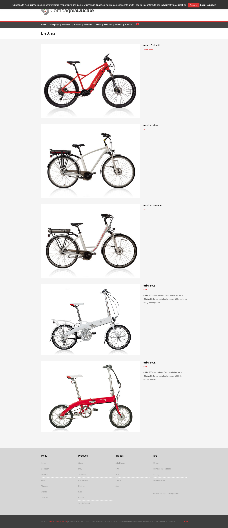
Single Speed (84, 503)
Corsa (80, 463)
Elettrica (81, 486)
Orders (118, 25)
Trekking (82, 475)
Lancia (118, 480)
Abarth (118, 486)
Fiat (117, 475)
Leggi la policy (208, 5)
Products (66, 25)
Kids (80, 492)
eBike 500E (149, 362)
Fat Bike (81, 497)
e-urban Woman (152, 205)
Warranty (156, 463)
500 (117, 469)
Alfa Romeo (120, 463)
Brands (77, 25)
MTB (80, 469)
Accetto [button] (193, 5)
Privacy (156, 475)
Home (43, 25)
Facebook (180, 10)
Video (98, 25)
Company (54, 25)
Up (184, 521)
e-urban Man (150, 125)
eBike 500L (149, 285)
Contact (128, 25)
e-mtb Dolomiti (152, 45)
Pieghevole (83, 480)
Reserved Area (159, 480)
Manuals (108, 25)
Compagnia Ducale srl (57, 521)
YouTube (185, 10)
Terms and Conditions (162, 469)
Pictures (88, 25)
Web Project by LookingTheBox (166, 493)
